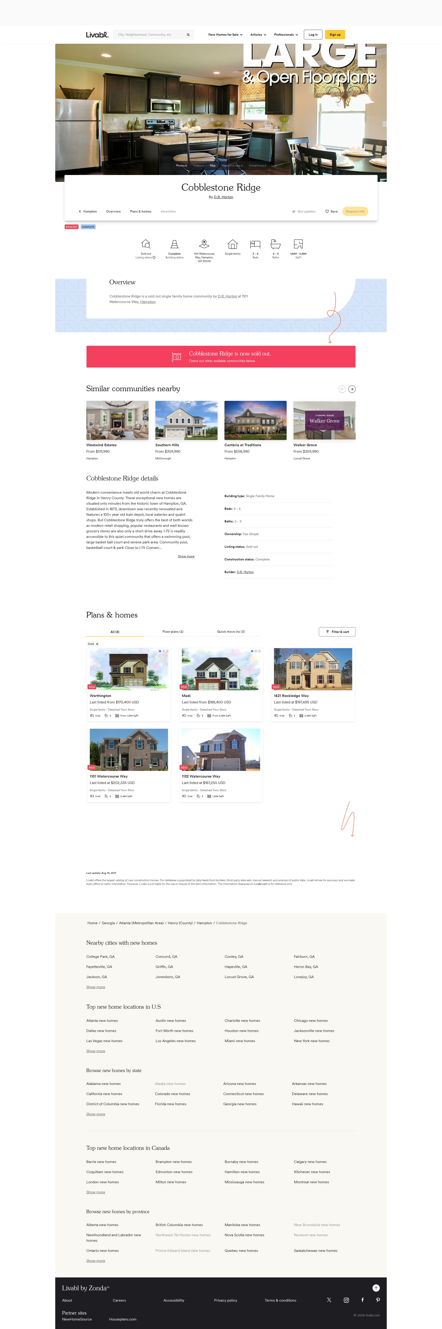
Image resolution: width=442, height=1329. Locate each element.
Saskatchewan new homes (315, 1250)
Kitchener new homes (312, 1172)
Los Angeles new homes (176, 1041)
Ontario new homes (102, 1250)
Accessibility (173, 1300)
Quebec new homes (241, 1250)
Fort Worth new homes (174, 1031)
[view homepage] (97, 35)
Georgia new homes (239, 1104)
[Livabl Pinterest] (378, 1300)
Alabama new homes (103, 1083)
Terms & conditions (280, 1300)
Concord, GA (166, 956)
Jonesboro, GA (168, 977)
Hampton (147, 302)
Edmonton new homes (174, 1172)
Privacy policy (225, 1300)
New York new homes (312, 1041)
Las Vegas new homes (104, 1041)
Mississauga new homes (244, 1182)
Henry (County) (180, 923)
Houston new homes (242, 1031)
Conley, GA (234, 956)
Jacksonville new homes (314, 1031)
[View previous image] (70, 115)
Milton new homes (171, 1182)
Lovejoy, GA (304, 977)
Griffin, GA (164, 967)
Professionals (284, 34)
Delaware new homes (310, 1094)
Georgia (108, 923)
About (67, 1300)
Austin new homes (171, 1020)
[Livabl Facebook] (362, 1300)
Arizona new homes (239, 1083)
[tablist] (221, 632)
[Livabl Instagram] (346, 1300)
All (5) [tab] (114, 632)
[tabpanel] (221, 728)
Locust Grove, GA (239, 977)
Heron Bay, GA (306, 967)
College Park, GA (100, 956)
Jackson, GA (96, 977)
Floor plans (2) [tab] (173, 631)
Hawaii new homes (307, 1104)
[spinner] (188, 35)
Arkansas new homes (309, 1083)
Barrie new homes (101, 1162)
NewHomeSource (77, 1319)
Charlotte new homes (242, 1020)
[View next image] (372, 115)
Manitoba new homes (242, 1225)
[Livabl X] (329, 1300)
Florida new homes (170, 1104)
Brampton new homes (174, 1162)
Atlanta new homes (102, 1020)
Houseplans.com (123, 1319)
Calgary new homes (310, 1162)
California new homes (104, 1094)
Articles (256, 34)
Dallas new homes (101, 1031)
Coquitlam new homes (104, 1172)
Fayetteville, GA (99, 967)
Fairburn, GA (304, 956)
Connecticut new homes (243, 1094)
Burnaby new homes (241, 1162)
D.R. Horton (223, 197)
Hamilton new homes (242, 1172)
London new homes (102, 1182)
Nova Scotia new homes (244, 1235)
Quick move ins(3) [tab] (231, 631)
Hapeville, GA (236, 967)
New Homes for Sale (223, 34)
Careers (119, 1300)
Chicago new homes (311, 1020)
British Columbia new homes (179, 1225)
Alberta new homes (102, 1225)
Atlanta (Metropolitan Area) (141, 923)
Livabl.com (261, 884)
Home (92, 923)
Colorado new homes (172, 1094)
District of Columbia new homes (112, 1104)
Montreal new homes (311, 1182)
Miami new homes (240, 1041)
